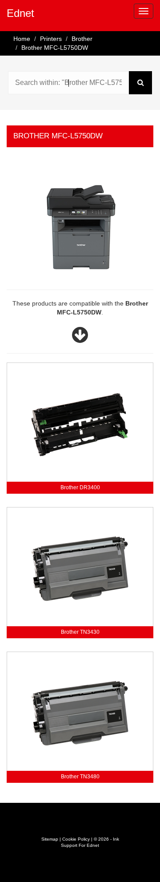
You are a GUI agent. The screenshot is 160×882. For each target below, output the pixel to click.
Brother (82, 38)
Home (21, 38)
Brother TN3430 (80, 632)
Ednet (20, 13)
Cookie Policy (76, 839)
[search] (140, 82)
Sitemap (49, 839)
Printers (51, 38)
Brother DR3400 (80, 487)
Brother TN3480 (80, 776)
